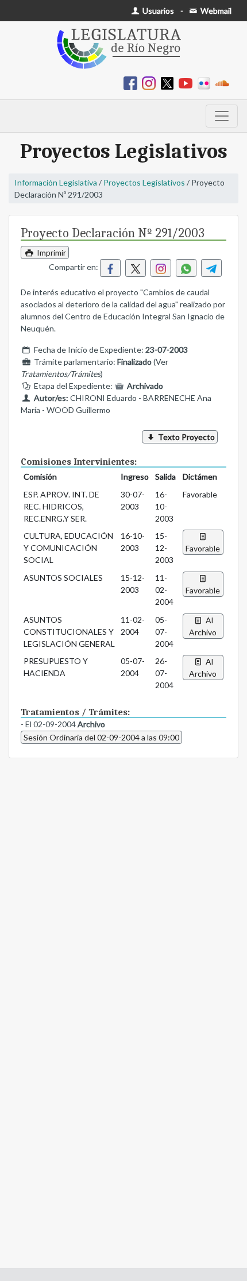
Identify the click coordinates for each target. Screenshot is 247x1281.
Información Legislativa (55, 182)
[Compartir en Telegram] (211, 268)
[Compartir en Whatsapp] (186, 268)
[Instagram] (151, 82)
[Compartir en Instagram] (160, 268)
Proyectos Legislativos (144, 182)
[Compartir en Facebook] (110, 268)
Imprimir (50, 252)
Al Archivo (203, 626)
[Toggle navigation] (222, 116)
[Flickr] (206, 82)
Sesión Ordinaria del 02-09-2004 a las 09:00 (101, 737)
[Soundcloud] (224, 82)
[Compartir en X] (135, 268)
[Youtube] (188, 82)
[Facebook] (133, 82)
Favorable (203, 548)
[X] (169, 82)
